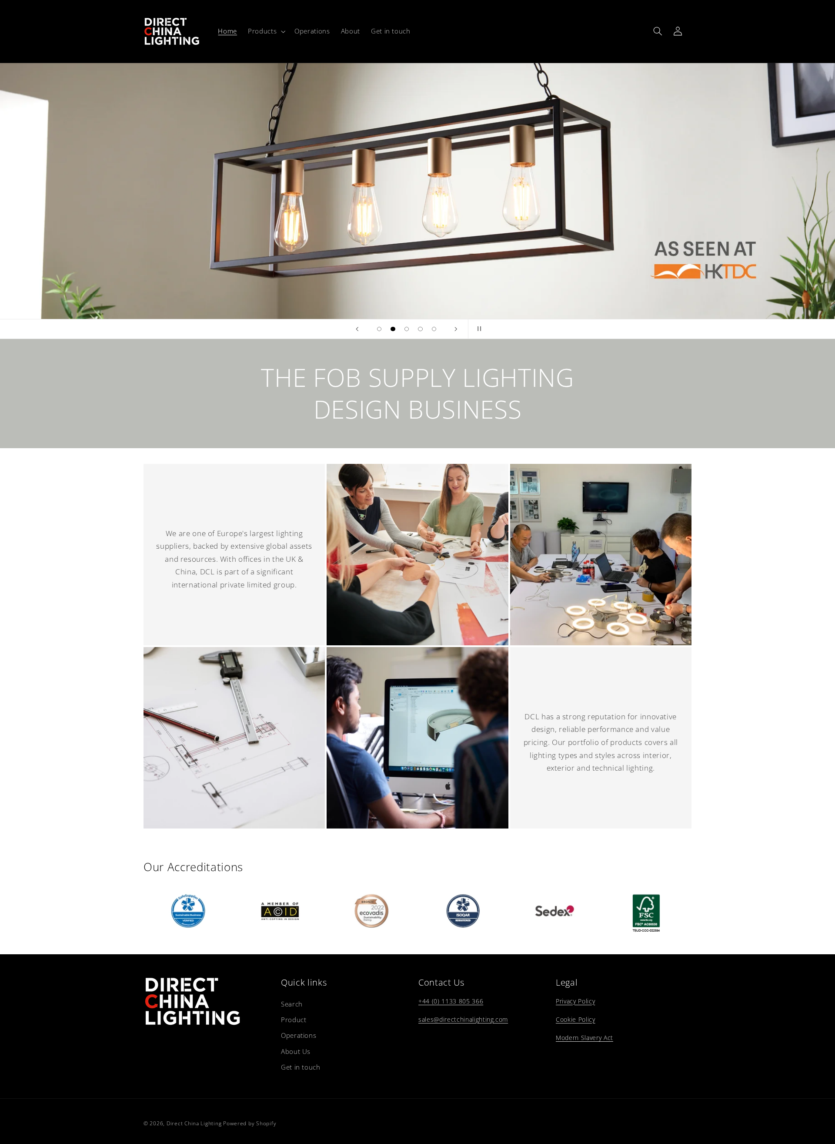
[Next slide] (455, 329)
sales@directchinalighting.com (463, 1019)
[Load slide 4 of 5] (421, 329)
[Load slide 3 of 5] (407, 329)
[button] (266, 31)
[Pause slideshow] (477, 329)
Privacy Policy (575, 1001)
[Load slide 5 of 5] (434, 329)
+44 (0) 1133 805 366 (450, 1001)
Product (293, 1019)
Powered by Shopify (249, 1123)
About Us (296, 1051)
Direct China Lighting (194, 1123)
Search (292, 1004)
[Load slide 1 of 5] (379, 329)
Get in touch (301, 1067)
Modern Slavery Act (584, 1037)
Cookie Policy (575, 1019)
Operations (298, 1035)
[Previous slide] (357, 329)
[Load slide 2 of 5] (393, 329)
